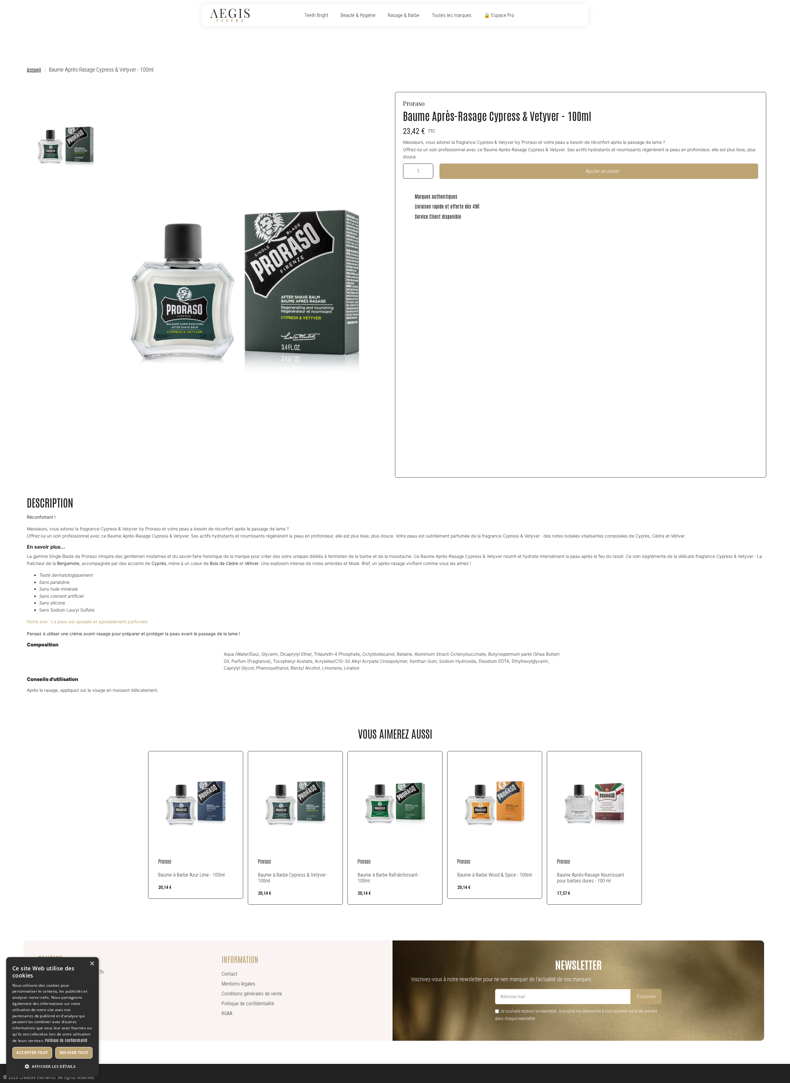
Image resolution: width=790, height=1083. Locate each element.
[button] (560, 16)
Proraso (414, 103)
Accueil (34, 69)
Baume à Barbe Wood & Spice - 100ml (494, 875)
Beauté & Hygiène (358, 15)
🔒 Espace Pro (499, 15)
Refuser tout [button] (74, 1052)
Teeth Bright (316, 15)
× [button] (91, 963)
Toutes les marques (452, 15)
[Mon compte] (570, 15)
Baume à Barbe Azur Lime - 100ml (191, 875)
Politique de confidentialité (66, 1040)
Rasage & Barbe (403, 15)
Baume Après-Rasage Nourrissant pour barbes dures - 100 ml (590, 878)
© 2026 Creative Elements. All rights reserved (48, 1077)
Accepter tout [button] (32, 1052)
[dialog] (52, 1017)
